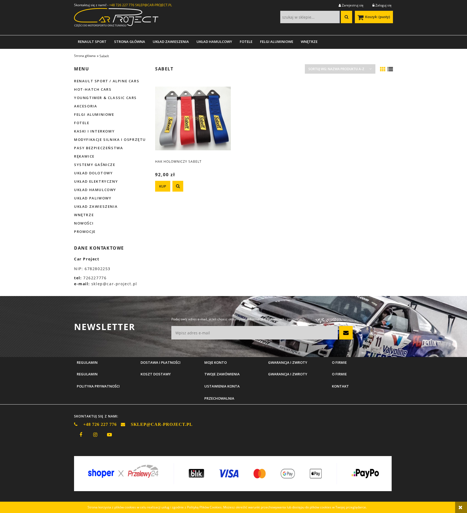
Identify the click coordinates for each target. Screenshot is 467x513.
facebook (81, 434)
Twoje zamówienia (222, 374)
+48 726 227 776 (121, 5)
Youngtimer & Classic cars (105, 97)
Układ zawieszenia (96, 206)
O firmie (339, 374)
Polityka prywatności (98, 386)
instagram (95, 434)
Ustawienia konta (222, 386)
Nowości (84, 223)
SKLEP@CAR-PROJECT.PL (153, 5)
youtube (109, 434)
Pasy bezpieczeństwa (98, 147)
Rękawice (84, 156)
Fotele (81, 122)
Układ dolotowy (93, 173)
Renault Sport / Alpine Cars (106, 81)
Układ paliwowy (92, 198)
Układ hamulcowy (95, 189)
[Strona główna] (116, 19)
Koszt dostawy (156, 374)
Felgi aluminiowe (94, 114)
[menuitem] (92, 41)
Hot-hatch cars (92, 89)
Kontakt (340, 386)
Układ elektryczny (96, 181)
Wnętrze (84, 214)
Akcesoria (85, 106)
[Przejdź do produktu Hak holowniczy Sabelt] (193, 118)
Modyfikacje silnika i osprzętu (110, 139)
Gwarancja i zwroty (287, 374)
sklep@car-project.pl (114, 283)
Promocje (85, 231)
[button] (177, 186)
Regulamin (87, 374)
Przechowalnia (219, 398)
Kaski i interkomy (94, 131)
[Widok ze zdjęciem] (382, 69)
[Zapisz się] (346, 332)
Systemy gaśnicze (94, 164)
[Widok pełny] (390, 69)
